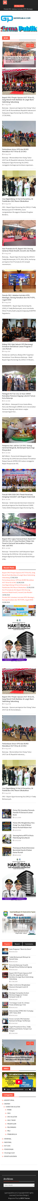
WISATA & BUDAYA (10, 1153)
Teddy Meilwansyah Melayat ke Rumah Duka (19, 955)
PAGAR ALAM (11, 1121)
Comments (29, 941)
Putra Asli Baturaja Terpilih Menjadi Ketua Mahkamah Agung (20, 963)
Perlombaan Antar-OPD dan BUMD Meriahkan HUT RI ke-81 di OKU (15, 147)
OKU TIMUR (11, 1117)
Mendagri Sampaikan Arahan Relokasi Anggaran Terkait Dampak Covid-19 (19, 992)
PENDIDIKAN (8, 1146)
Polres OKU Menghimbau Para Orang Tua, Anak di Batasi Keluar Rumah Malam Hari (23, 822)
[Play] (5, 1087)
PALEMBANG (11, 1124)
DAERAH (7, 1101)
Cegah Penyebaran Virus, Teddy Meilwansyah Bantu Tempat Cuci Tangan (20, 1026)
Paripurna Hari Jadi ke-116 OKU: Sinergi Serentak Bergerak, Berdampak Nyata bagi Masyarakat (18, 445)
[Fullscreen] (33, 1087)
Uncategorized (9, 1150)
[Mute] (30, 1087)
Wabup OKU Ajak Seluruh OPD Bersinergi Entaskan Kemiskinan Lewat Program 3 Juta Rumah (17, 343)
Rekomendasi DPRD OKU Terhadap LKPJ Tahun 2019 (21, 1009)
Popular (7, 941)
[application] (19, 1079)
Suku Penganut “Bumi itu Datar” (20, 946)
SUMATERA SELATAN (13, 1104)
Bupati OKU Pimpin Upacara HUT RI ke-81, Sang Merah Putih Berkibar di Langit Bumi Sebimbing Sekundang (18, 96)
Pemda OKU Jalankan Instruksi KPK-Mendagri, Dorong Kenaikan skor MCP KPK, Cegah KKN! (18, 57)
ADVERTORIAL (9, 1097)
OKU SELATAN (12, 1114)
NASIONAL (8, 1139)
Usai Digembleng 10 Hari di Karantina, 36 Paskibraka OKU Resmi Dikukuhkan (17, 197)
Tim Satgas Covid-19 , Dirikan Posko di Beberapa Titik (19, 1001)
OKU (8, 1110)
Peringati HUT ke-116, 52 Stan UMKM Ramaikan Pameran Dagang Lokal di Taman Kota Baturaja (18, 393)
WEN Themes (25, 1195)
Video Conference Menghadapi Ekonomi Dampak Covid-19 (19, 983)
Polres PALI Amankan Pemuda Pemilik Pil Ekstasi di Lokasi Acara (23, 809)
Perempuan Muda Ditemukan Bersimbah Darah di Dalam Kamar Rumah (23, 847)
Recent (17, 941)
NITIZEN (7, 1143)
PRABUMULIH (12, 1131)
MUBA (9, 1107)
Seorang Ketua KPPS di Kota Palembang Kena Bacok (23, 833)
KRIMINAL (7, 1136)
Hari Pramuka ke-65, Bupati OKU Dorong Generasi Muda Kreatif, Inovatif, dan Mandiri (18, 247)
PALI (8, 1128)
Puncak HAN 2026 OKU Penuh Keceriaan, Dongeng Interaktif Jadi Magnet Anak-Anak (18, 493)
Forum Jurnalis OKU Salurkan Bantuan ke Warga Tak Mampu (19, 1017)
